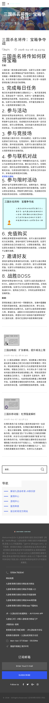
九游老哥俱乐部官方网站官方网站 (20, 583)
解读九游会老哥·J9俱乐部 (22, 491)
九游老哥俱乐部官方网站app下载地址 (22, 605)
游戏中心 (14, 501)
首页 (17, 23)
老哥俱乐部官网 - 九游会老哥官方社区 (22, 635)
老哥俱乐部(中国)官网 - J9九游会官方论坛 (24, 630)
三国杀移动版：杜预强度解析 (20, 414)
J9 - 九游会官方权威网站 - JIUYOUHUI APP (24, 613)
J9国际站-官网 (12, 624)
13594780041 (17, 572)
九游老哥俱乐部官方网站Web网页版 (21, 600)
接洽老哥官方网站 (19, 511)
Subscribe (24, 675)
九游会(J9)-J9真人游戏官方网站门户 (22, 619)
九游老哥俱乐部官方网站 (36, 698)
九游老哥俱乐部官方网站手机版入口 (21, 589)
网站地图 (9, 578)
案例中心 (14, 496)
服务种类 (14, 506)
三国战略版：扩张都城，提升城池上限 (24, 350)
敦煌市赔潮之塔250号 (19, 646)
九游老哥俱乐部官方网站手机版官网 (21, 594)
